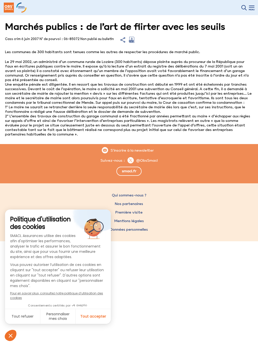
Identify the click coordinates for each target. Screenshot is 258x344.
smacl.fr (129, 171)
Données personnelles (129, 229)
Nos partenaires (129, 203)
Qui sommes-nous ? (129, 195)
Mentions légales (129, 221)
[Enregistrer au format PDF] (131, 41)
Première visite (129, 212)
